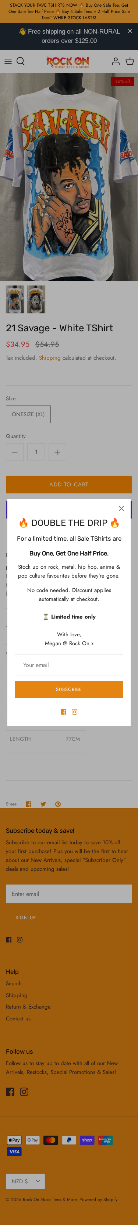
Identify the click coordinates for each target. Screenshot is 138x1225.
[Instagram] (74, 712)
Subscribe (69, 689)
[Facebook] (63, 712)
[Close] (121, 508)
